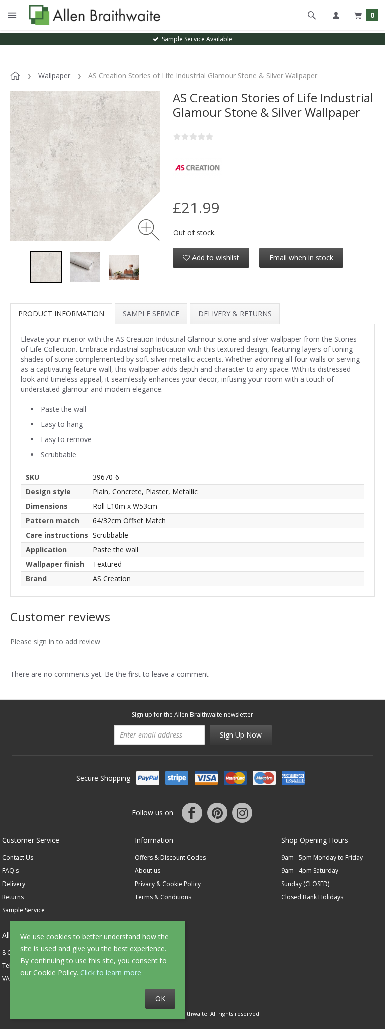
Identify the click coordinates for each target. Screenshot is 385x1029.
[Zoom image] (149, 230)
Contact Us (17, 857)
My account (336, 15)
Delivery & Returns (235, 313)
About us (147, 870)
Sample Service (151, 313)
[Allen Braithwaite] (92, 15)
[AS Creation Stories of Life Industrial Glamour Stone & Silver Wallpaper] (46, 267)
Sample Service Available (195, 39)
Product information (61, 313)
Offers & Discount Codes (170, 857)
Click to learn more (110, 972)
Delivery (13, 883)
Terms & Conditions (163, 897)
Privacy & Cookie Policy (168, 883)
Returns (13, 897)
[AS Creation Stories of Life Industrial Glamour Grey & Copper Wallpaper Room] (124, 267)
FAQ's (10, 870)
